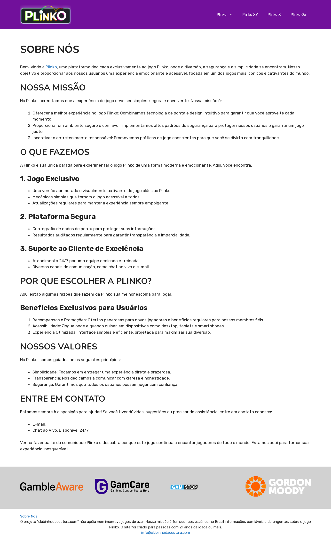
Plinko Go (298, 14)
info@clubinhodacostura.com (165, 532)
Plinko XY (250, 14)
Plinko (222, 14)
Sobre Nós (28, 516)
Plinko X (274, 14)
